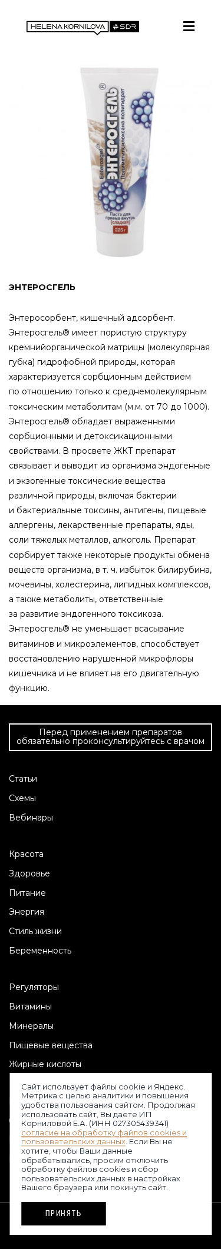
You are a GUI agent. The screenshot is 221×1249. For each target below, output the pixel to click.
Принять (63, 1213)
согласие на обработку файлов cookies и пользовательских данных (104, 1137)
